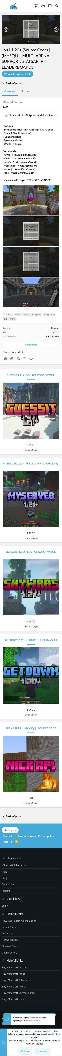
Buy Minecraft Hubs (13, 999)
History (25, 91)
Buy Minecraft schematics (17, 980)
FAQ (4, 877)
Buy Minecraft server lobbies (18, 992)
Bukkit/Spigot (31, 449)
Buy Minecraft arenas (14, 986)
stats (12, 318)
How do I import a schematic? (19, 920)
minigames (49, 314)
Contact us (8, 884)
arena (17, 314)
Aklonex (55, 328)
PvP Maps (7, 933)
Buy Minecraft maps (13, 973)
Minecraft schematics (14, 865)
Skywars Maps (10, 946)
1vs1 (9, 314)
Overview (10, 91)
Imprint (6, 890)
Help (4, 871)
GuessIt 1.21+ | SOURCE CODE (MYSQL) (31, 375)
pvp (5, 318)
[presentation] (6, 29)
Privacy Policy (33, 1020)
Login (5, 905)
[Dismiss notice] (50, 1018)
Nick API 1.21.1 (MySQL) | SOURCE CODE (31, 728)
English (11, 830)
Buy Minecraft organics (15, 967)
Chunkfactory (9, 952)
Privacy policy (46, 836)
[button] (5, 6)
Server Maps (9, 927)
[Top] (11, 842)
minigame (36, 314)
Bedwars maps (10, 939)
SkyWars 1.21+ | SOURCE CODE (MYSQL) (31, 551)
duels (26, 314)
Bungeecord (32, 538)
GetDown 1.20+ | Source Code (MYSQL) (31, 639)
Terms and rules (27, 836)
